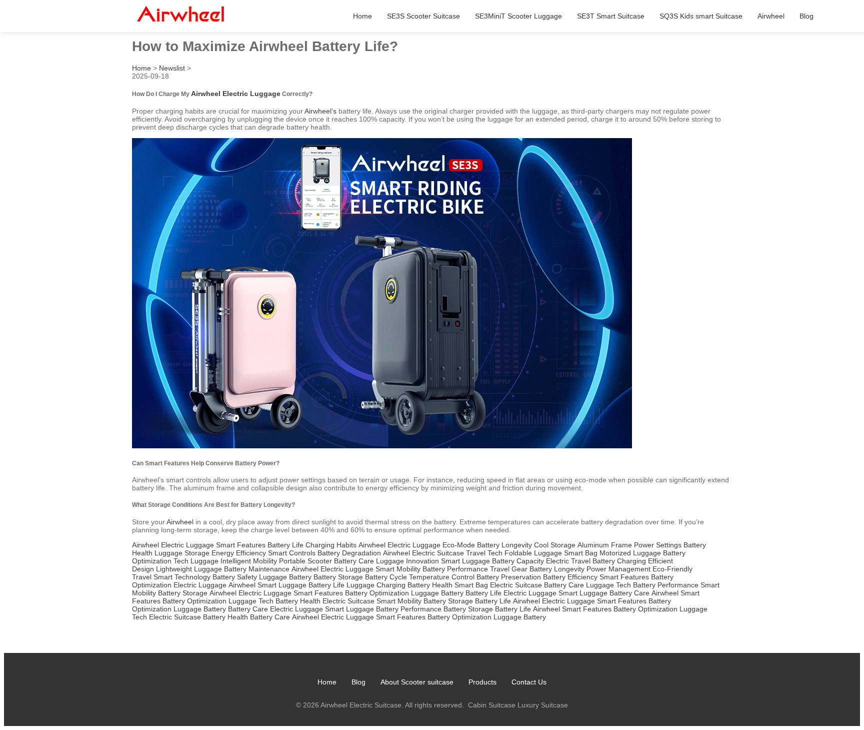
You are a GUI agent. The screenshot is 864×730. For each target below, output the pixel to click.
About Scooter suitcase (417, 682)
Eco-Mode (458, 545)
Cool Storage (555, 545)
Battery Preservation (508, 577)
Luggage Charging (376, 585)
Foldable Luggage (533, 553)
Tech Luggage (196, 561)
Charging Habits (331, 545)
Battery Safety (234, 577)
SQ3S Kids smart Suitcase (701, 16)
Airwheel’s (320, 111)
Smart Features (241, 545)
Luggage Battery (285, 577)
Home (362, 16)
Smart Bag (581, 553)
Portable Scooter (305, 561)
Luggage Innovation (407, 561)
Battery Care (354, 561)
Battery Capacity (518, 561)
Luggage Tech (608, 585)
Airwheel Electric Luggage (235, 94)
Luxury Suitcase (543, 705)
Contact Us (529, 682)
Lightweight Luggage (189, 569)
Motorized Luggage (630, 553)
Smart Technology (182, 577)
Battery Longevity (504, 545)
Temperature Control (441, 577)
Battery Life (286, 545)
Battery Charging (619, 561)
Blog (807, 16)
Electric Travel (568, 561)
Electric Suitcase (438, 553)
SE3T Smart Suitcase (610, 16)
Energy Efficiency (239, 553)
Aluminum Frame (605, 545)
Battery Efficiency (570, 577)
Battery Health (430, 585)
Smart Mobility (398, 569)
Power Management (618, 569)
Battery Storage (338, 577)
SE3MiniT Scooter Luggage (518, 16)
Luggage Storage (182, 553)
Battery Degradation (349, 553)
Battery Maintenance (257, 569)
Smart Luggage (465, 561)
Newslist (172, 68)
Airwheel (771, 16)
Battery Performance (455, 569)
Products (482, 682)
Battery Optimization (377, 593)
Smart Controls (292, 553)
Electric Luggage (187, 545)
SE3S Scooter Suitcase (423, 16)
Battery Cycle (386, 577)
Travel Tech (484, 553)
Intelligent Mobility (248, 561)
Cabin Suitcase (492, 705)
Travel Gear (509, 569)
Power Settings (658, 545)
